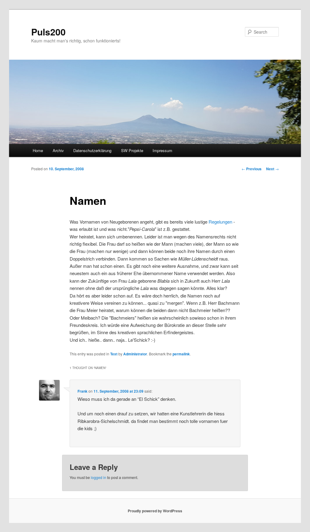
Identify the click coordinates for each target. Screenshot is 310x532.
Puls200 (48, 31)
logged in (98, 477)
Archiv (58, 150)
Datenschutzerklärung (92, 150)
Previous (252, 168)
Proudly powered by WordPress (155, 511)
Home (38, 150)
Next (272, 168)
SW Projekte (132, 150)
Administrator (135, 354)
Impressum (162, 150)
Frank (82, 391)
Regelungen (220, 221)
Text (113, 354)
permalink (181, 354)
